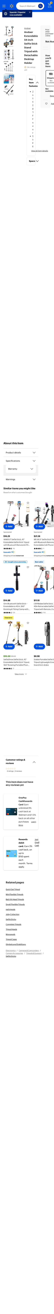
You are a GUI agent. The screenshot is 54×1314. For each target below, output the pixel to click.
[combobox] (30, 6)
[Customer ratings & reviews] (34, 761)
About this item (13, 443)
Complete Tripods (13, 924)
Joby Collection (12, 914)
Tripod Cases (11, 939)
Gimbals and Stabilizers (16, 944)
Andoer (27, 28)
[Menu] (4, 6)
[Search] (40, 6)
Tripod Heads (11, 929)
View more (19, 674)
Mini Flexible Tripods (14, 894)
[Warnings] (34, 479)
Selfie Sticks (11, 919)
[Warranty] (32, 469)
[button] (31, 82)
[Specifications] (34, 461)
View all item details (39, 151)
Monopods (10, 934)
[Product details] (34, 452)
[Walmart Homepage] (11, 6)
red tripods (10, 909)
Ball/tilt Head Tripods (15, 899)
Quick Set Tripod (13, 889)
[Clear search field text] (37, 6)
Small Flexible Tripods (15, 904)
